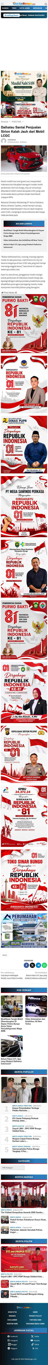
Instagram (14, 1340)
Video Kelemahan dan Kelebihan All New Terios (23, 240)
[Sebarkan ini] (26, 965)
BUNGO (20, 1106)
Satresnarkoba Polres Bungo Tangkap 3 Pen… (25, 1150)
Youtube (37, 1340)
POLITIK (21, 1126)
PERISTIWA (28, 1106)
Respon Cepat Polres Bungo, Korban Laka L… (25, 1139)
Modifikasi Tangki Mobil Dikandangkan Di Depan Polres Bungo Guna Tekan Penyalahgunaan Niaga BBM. (24, 233)
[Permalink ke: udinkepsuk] (3, 140)
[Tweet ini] (32, 965)
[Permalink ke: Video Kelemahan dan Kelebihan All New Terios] (36, 1006)
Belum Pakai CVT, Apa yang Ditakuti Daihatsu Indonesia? (36, 975)
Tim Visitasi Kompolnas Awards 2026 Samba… (22, 1212)
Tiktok (36, 1344)
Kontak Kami (12, 1324)
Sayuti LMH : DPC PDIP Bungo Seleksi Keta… (26, 1129)
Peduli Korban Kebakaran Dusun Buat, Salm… (28, 1220)
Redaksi (12, 1316)
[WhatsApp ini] (44, 965)
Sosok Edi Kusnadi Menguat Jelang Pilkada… (26, 1295)
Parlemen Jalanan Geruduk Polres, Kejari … (26, 1231)
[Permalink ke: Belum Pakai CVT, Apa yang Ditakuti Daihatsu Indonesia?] (12, 1046)
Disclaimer (12, 1320)
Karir (35, 1312)
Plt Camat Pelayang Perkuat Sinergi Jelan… (25, 1119)
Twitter (36, 1336)
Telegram (14, 1348)
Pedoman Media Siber (35, 1324)
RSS (36, 1348)
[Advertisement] (24, 46)
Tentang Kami (35, 1320)
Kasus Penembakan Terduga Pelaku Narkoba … (25, 1109)
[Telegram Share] (38, 965)
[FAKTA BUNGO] (24, 3)
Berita (14, 1106)
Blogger (14, 1344)
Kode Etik (12, 1312)
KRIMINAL (27, 1147)
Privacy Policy (35, 1316)
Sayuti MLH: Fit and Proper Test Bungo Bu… (28, 1285)
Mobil (4, 955)
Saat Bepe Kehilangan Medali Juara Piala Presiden (12, 975)
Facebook (14, 1336)
